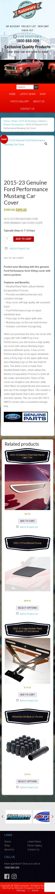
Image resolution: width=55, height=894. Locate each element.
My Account (13, 26)
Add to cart (23, 238)
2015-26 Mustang (27, 121)
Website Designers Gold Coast (31, 888)
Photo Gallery (20, 101)
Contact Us (27, 108)
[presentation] (2, 817)
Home (12, 94)
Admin (35, 890)
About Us (38, 101)
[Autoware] (27, 20)
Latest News (27, 94)
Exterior (42, 121)
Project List (29, 26)
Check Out (27, 30)
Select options (27, 608)
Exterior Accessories (14, 124)
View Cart (43, 26)
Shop (43, 94)
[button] (46, 144)
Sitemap (20, 890)
